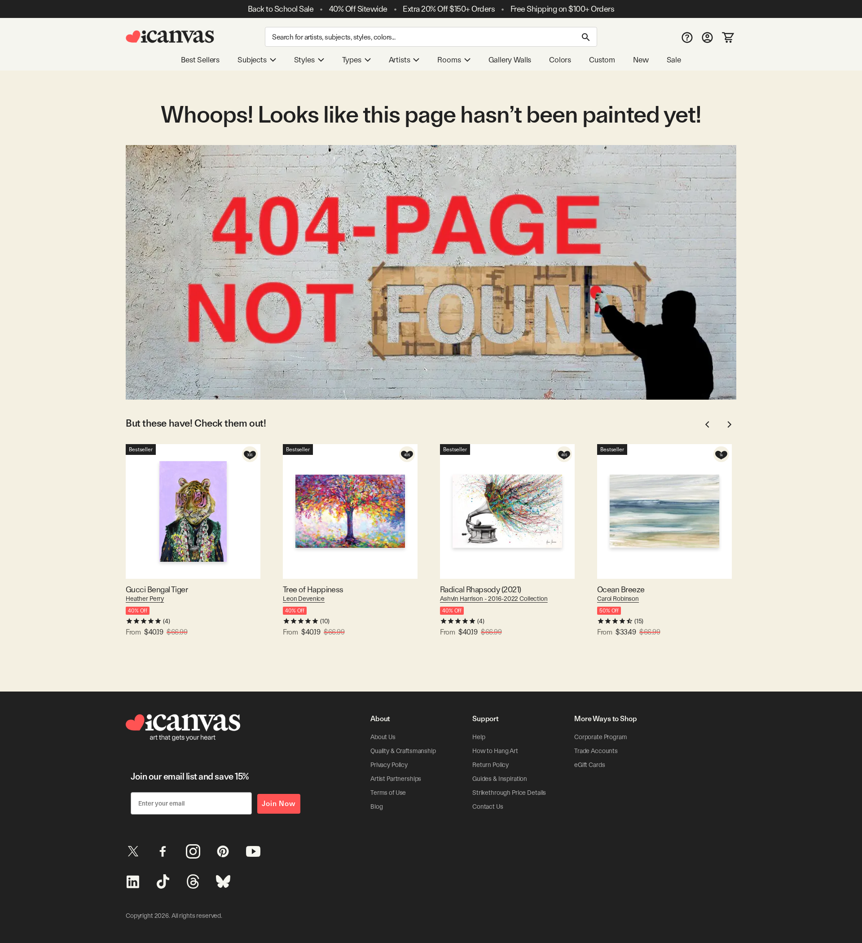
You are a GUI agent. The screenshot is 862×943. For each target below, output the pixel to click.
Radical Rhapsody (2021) (480, 589)
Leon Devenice (304, 598)
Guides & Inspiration (499, 778)
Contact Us (487, 806)
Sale (674, 59)
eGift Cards (589, 764)
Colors (560, 59)
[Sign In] (707, 37)
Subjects (252, 59)
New (640, 59)
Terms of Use (388, 792)
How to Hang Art (495, 750)
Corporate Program (600, 736)
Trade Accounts (596, 750)
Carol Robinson (618, 598)
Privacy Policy (389, 764)
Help (478, 736)
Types (351, 59)
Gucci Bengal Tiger (157, 589)
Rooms (449, 59)
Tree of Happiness (313, 589)
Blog (376, 806)
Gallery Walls (510, 59)
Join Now (279, 803)
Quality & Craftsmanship (403, 750)
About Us (383, 736)
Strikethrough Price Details (509, 792)
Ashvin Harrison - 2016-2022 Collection (494, 598)
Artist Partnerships (395, 778)
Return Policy (490, 764)
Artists (399, 59)
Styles (304, 59)
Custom (602, 59)
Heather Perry (145, 598)
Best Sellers (200, 59)
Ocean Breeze (621, 589)
